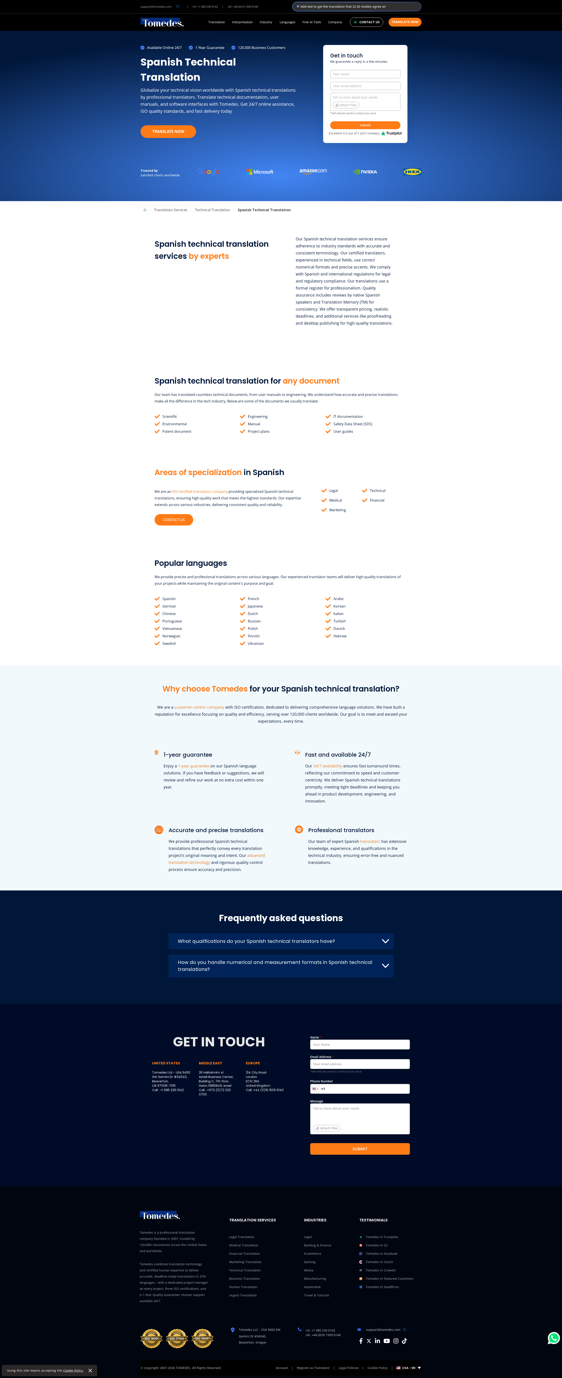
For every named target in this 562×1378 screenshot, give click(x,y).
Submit (365, 125)
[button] (315, 1088)
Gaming (309, 1262)
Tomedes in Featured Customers (390, 1278)
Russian (254, 621)
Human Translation (243, 1287)
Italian (338, 613)
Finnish (254, 636)
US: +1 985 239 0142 (205, 7)
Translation (216, 22)
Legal (333, 490)
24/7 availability (327, 766)
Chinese (169, 613)
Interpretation (242, 22)
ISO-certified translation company (200, 491)
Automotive (312, 1287)
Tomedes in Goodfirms (382, 1287)
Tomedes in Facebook (381, 1253)
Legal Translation (241, 1237)
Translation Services (252, 1220)
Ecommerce (312, 1253)
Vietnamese (172, 628)
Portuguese (172, 621)
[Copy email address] (178, 6)
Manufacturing (315, 1278)
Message (324, 1114)
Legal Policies (349, 1368)
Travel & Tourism (316, 1295)
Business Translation (244, 1278)
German (169, 606)
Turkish (339, 621)
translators (370, 841)
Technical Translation (245, 1270)
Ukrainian (256, 643)
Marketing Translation (245, 1262)
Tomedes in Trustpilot (382, 1237)
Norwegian (171, 636)
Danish (339, 628)
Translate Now (405, 22)
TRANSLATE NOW (168, 131)
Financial (377, 500)
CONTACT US (174, 519)
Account (282, 1368)
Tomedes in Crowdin (381, 1270)
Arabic (338, 598)
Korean (339, 606)
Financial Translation (244, 1253)
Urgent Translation (243, 1295)
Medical (335, 500)
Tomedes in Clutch (379, 1262)
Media (308, 1270)
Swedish (169, 643)
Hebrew (339, 636)
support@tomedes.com (156, 7)
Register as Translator (313, 1368)
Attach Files (348, 105)
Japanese (255, 606)
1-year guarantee (193, 766)
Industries (315, 1220)
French (253, 598)
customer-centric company (199, 707)
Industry (266, 22)
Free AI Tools (312, 22)
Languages (287, 22)
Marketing (337, 510)
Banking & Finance (317, 1245)
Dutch (253, 613)
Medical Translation (243, 1245)
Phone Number (321, 1081)
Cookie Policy (73, 1370)
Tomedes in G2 (377, 1245)
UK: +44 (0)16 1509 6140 (243, 7)
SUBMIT (360, 1148)
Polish (253, 628)
